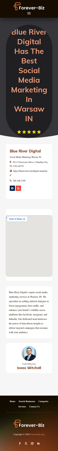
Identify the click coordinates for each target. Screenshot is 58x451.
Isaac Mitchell (29, 368)
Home (12, 401)
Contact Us (34, 406)
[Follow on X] (26, 443)
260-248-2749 (19, 180)
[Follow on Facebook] (19, 443)
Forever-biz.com (37, 434)
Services (22, 406)
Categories (43, 401)
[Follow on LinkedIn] (38, 443)
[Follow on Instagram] (32, 443)
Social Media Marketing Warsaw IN (25, 157)
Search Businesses (27, 401)
